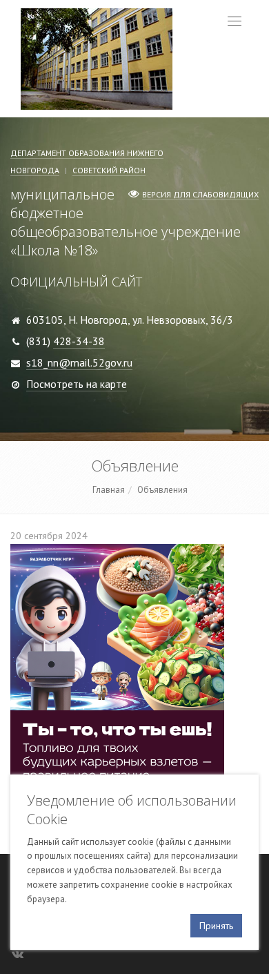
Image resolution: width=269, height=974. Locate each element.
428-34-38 (79, 341)
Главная (108, 490)
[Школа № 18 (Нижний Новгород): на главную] (96, 58)
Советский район (109, 170)
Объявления (162, 490)
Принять (216, 925)
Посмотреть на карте (76, 384)
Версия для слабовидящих (200, 194)
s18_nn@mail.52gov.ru (79, 362)
